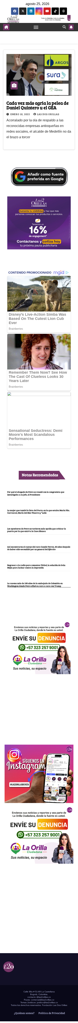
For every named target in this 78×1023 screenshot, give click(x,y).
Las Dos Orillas (48, 114)
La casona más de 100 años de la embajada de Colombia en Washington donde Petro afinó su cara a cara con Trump (35, 584)
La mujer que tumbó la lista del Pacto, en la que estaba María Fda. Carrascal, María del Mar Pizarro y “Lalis (38, 511)
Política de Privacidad (51, 1013)
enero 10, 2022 (20, 114)
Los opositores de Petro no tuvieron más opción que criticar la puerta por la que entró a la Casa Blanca (36, 530)
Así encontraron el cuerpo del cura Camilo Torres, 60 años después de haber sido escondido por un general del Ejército (38, 548)
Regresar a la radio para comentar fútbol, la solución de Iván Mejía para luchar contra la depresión (36, 566)
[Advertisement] (39, 707)
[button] (64, 27)
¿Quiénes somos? (24, 1013)
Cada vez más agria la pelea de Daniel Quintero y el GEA (37, 105)
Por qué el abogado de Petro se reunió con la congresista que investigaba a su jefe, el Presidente (35, 493)
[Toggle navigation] (36, 27)
